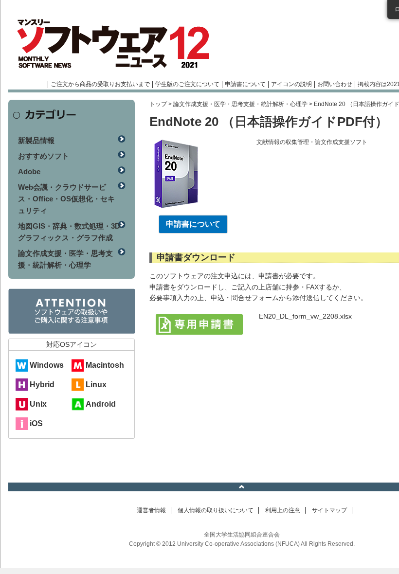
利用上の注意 (282, 510)
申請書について (245, 84)
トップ (158, 104)
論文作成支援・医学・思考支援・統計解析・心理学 (240, 104)
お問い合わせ (334, 84)
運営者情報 (151, 510)
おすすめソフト (43, 156)
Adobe (29, 171)
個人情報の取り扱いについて (216, 510)
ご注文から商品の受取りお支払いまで (100, 84)
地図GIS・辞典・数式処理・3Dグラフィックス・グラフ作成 (69, 232)
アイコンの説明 (291, 84)
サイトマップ (329, 510)
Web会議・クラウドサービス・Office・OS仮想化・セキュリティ (66, 199)
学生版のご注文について (187, 84)
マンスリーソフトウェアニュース (111, 44)
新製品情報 (36, 140)
